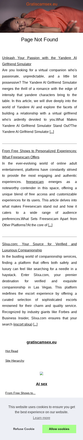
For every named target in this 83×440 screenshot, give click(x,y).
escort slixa (22, 324)
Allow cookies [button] (59, 429)
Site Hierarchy (14, 360)
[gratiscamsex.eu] (41, 16)
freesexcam (35, 182)
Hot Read (11, 351)
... (51, 132)
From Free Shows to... (20, 393)
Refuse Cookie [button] (23, 429)
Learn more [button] (41, 418)
